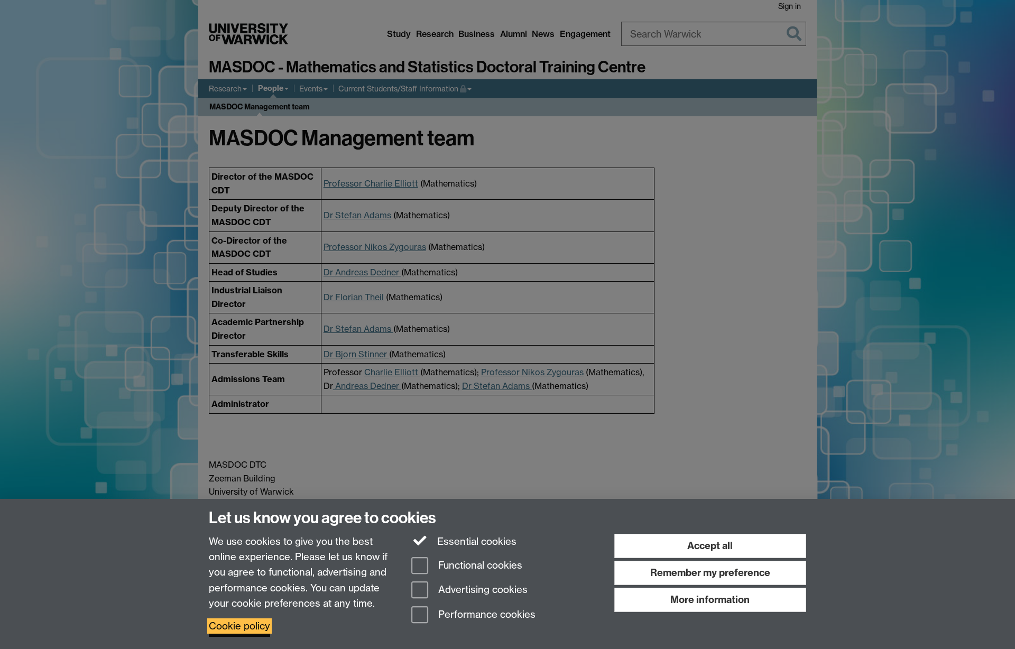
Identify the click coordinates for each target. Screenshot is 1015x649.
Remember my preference (710, 573)
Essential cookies (475, 541)
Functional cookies (479, 565)
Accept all (710, 546)
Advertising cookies (482, 590)
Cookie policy (239, 626)
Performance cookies (486, 615)
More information (710, 600)
